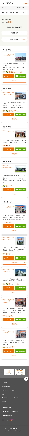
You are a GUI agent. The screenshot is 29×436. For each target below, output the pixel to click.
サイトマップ (5, 394)
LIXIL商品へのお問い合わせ (11, 411)
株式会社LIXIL (7, 407)
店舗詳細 (14, 80)
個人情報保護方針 (6, 386)
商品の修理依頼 (8, 415)
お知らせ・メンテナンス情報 (8, 390)
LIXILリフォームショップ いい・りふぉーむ (8, 332)
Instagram (7, 420)
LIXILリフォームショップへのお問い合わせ (13, 397)
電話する (8, 76)
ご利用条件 (4, 382)
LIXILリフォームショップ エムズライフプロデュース (8, 300)
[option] (9, 372)
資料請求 (4, 401)
